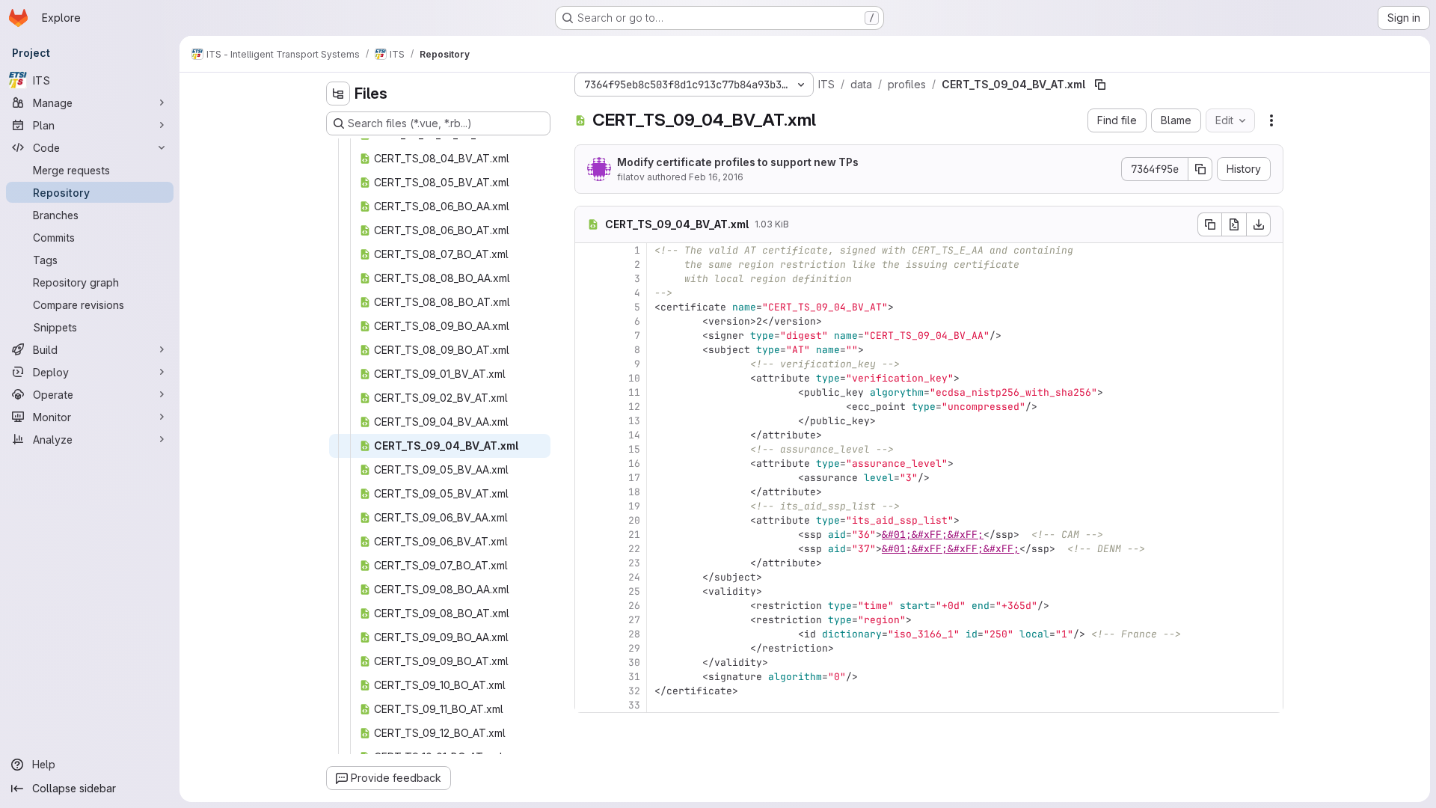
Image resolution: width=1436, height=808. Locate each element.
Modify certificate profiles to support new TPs (738, 162)
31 (634, 676)
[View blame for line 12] (588, 407)
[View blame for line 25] (588, 591)
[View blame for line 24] (588, 577)
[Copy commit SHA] (1200, 169)
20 (634, 520)
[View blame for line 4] (588, 293)
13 (634, 420)
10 (634, 378)
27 (634, 619)
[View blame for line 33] (588, 705)
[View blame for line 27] (588, 620)
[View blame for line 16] (588, 463)
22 (634, 548)
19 (634, 506)
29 (634, 648)
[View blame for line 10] (588, 378)
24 (634, 577)
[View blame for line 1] (588, 250)
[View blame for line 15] (588, 449)
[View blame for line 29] (588, 648)
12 (634, 406)
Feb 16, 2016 (716, 177)
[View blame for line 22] (588, 549)
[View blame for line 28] (588, 634)
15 (634, 449)
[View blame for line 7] (588, 335)
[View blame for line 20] (588, 520)
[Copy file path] (1100, 85)
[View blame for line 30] (588, 662)
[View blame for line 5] (588, 307)
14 (634, 435)
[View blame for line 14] (588, 435)
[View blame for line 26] (588, 606)
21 (634, 534)
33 (634, 705)
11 (634, 392)
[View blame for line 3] (588, 279)
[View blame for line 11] (588, 392)
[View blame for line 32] (588, 691)
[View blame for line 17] (588, 478)
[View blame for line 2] (588, 264)
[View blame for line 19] (588, 506)
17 (634, 477)
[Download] (1259, 224)
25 (634, 591)
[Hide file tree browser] (338, 93)
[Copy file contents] (1209, 224)
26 (634, 605)
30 (634, 662)
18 (634, 492)
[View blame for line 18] (588, 492)
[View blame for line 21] (588, 534)
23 (634, 563)
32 (634, 691)
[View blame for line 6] (588, 321)
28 (634, 634)
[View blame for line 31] (588, 677)
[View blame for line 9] (588, 364)
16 (634, 463)
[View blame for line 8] (588, 350)
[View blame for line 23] (588, 563)
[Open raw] (1234, 224)
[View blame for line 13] (588, 421)
